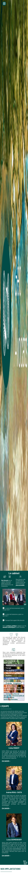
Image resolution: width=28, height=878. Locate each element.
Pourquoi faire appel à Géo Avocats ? (13, 621)
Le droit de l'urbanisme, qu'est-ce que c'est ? (13, 615)
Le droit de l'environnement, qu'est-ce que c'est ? (13, 609)
